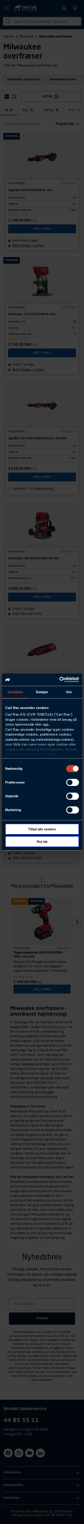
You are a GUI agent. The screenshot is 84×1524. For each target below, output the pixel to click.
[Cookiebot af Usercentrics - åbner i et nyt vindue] (60, 680)
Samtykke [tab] (15, 692)
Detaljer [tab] (42, 692)
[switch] (72, 782)
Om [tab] (69, 692)
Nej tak (42, 841)
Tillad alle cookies (42, 829)
